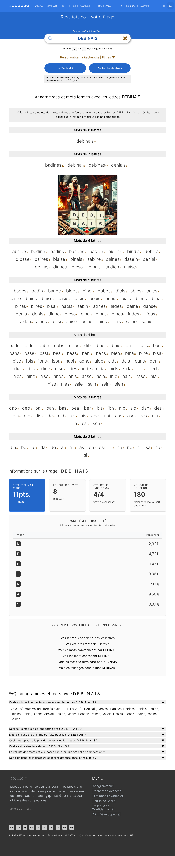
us (71, 827)
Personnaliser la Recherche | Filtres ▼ (87, 57)
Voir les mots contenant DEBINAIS (87, 656)
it (38, 827)
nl (44, 827)
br (11, 827)
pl (51, 827)
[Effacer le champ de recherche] (125, 38)
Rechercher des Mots (110, 68)
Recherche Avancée (77, 6)
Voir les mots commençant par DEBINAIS (87, 650)
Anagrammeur (46, 6)
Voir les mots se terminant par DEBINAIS (87, 662)
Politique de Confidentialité (102, 807)
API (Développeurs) (106, 814)
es (25, 827)
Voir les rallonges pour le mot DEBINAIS (87, 668)
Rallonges (106, 6)
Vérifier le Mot (65, 68)
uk (64, 827)
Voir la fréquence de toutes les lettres (88, 638)
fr (31, 827)
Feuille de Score (104, 801)
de (18, 827)
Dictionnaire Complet (136, 6)
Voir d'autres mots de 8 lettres (87, 644)
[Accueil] (19, 6)
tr (57, 827)
